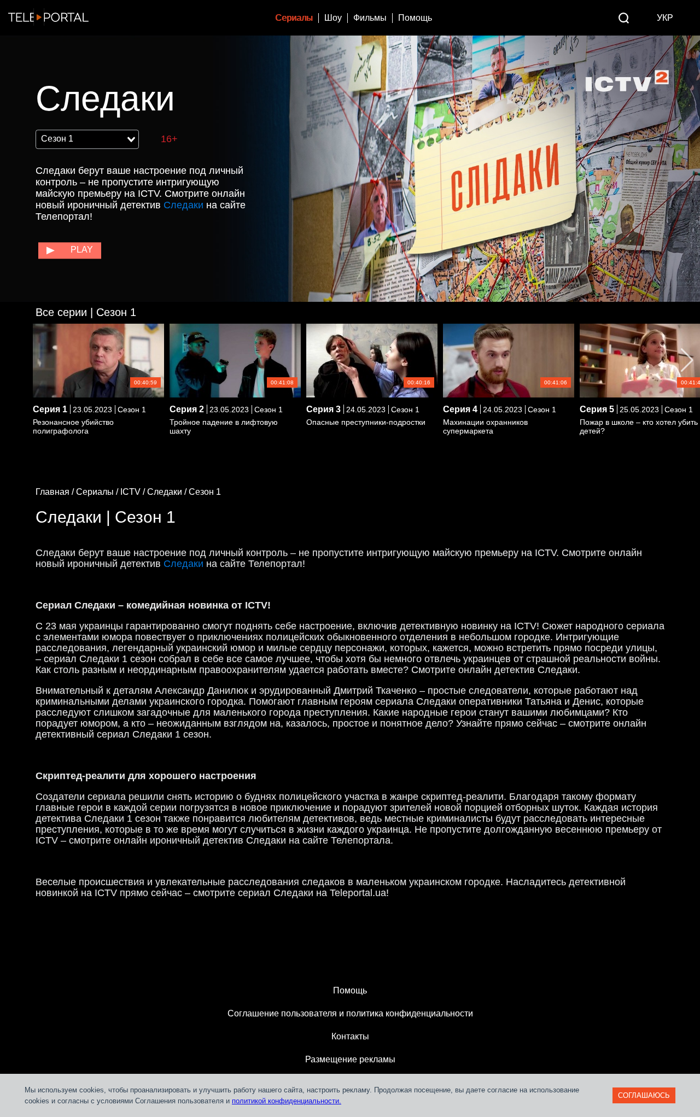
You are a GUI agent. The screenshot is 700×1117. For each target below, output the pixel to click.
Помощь (415, 17)
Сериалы (294, 17)
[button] (687, 360)
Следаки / (168, 491)
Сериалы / (98, 491)
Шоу (333, 17)
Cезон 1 (86, 312)
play (82, 249)
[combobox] (87, 139)
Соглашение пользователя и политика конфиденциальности (350, 1013)
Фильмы (370, 17)
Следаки (183, 205)
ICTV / (133, 491)
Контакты (350, 1036)
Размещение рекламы (350, 1059)
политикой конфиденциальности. (286, 1101)
